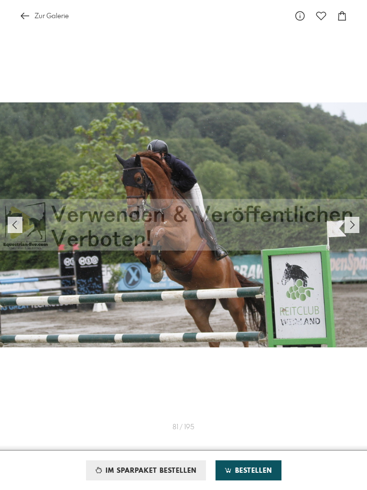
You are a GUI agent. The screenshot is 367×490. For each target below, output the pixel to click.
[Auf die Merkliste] (321, 16)
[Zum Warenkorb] (342, 16)
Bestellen (252, 471)
